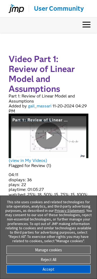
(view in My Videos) (28, 160)
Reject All (48, 259)
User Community (59, 8)
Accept (48, 269)
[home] (14, 8)
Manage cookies (48, 249)
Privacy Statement (70, 210)
